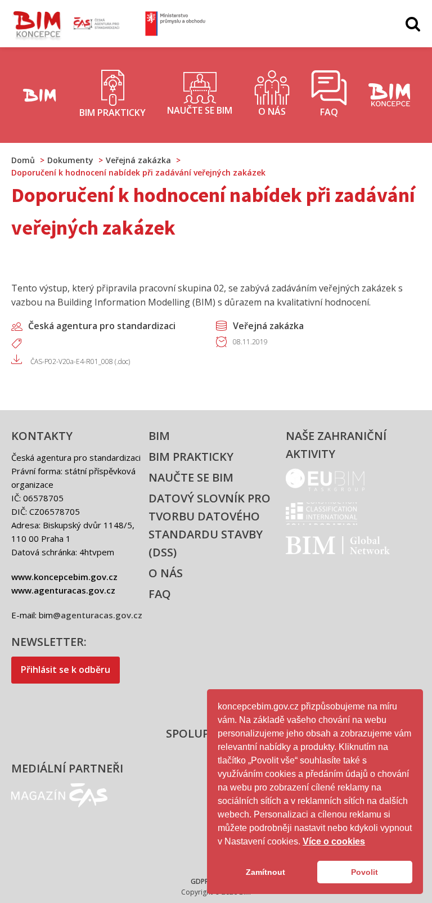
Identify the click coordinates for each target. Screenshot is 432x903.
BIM (159, 435)
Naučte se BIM (190, 477)
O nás (165, 573)
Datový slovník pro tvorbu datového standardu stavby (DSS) (209, 525)
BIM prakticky (190, 456)
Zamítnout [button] (265, 872)
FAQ (159, 593)
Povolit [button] (364, 872)
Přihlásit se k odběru (65, 669)
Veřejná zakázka (268, 326)
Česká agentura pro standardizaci (102, 326)
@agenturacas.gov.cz (97, 615)
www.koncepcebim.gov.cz (64, 576)
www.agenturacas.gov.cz (63, 590)
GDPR (200, 881)
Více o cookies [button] (334, 841)
